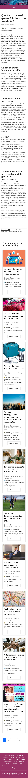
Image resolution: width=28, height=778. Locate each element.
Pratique (20, 373)
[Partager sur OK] (10, 239)
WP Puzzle (16, 774)
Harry (6, 664)
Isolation (11, 759)
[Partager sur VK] (6, 239)
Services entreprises (7, 765)
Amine (7, 715)
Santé (21, 476)
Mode (6, 324)
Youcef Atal (15, 526)
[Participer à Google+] (14, 239)
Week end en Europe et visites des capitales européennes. (13, 611)
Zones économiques (17, 427)
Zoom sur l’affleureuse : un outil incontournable (14, 367)
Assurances (20, 755)
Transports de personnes (20, 765)
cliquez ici (4, 131)
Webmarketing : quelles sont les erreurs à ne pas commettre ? (14, 657)
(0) (13, 279)
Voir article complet (14, 292)
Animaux (7, 755)
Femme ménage (8, 761)
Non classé (21, 761)
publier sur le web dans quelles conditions (13, 4)
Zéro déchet (8, 478)
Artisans (13, 755)
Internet (7, 279)
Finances (12, 24)
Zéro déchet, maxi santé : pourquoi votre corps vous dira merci (14, 469)
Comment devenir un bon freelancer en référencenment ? (13, 271)
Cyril (6, 322)
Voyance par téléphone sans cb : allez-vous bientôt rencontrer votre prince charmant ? (14, 708)
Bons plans (5, 757)
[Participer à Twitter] (17, 239)
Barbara (7, 618)
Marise (7, 426)
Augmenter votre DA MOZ (15, 231)
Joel (6, 571)
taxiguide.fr (6, 28)
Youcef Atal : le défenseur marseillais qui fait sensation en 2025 (13, 517)
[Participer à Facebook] (2, 239)
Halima (7, 278)
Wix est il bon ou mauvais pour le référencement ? (11, 565)
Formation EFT (5, 230)
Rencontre (14, 763)
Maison (5, 759)
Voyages (7, 620)
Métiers (23, 759)
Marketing (8, 665)
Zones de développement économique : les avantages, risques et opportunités (12, 417)
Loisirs (23, 757)
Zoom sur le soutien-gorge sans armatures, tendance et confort (13, 316)
